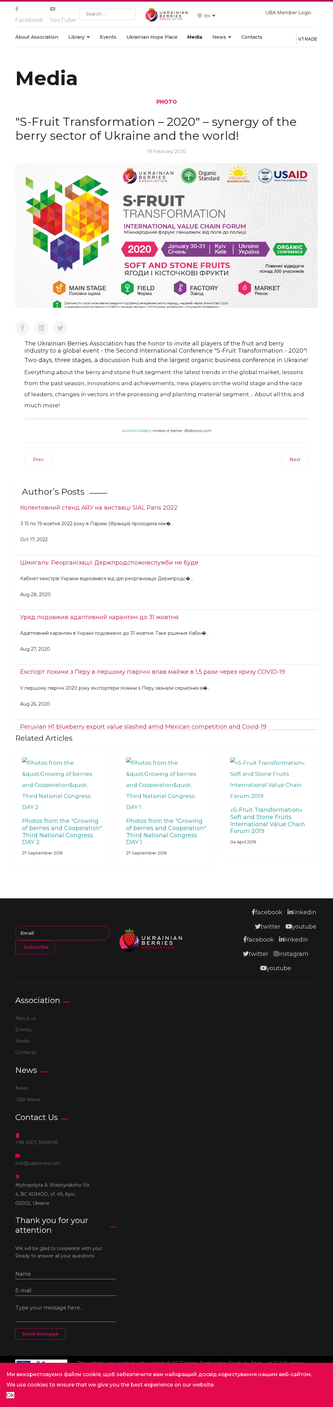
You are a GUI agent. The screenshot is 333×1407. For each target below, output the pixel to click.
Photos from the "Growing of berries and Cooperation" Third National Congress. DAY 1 (166, 831)
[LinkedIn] (41, 328)
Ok (10, 1395)
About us (25, 1018)
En (207, 15)
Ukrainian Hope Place (152, 37)
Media (194, 37)
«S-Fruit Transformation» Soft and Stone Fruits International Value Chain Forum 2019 (267, 820)
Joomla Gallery (137, 430)
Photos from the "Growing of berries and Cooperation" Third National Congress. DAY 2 (62, 831)
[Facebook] (22, 328)
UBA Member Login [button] (288, 12)
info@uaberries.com (38, 1163)
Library (76, 37)
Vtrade (308, 39)
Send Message (40, 1334)
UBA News (27, 1099)
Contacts (251, 37)
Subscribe (35, 947)
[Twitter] (60, 328)
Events (108, 37)
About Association (36, 37)
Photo (166, 102)
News (219, 37)
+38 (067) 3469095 (36, 1142)
